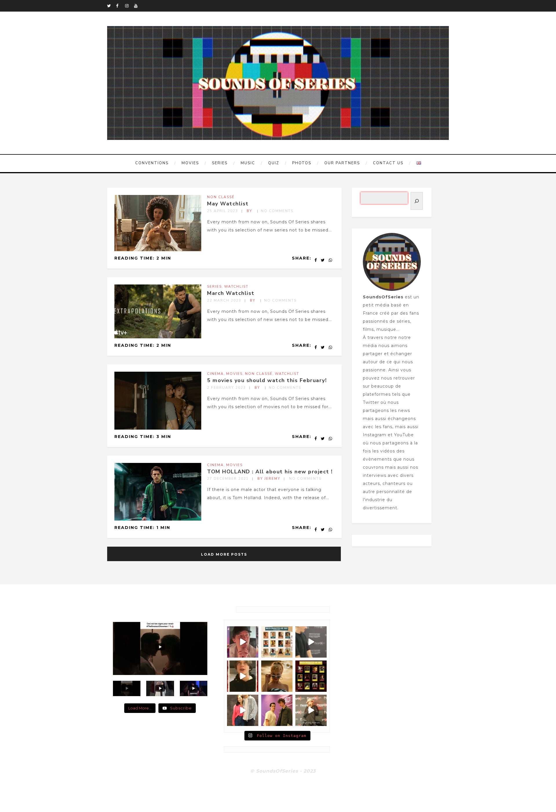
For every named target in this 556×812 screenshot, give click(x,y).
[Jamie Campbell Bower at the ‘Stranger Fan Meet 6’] (311, 710)
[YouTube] (138, 6)
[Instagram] (129, 6)
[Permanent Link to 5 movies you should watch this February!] (157, 428)
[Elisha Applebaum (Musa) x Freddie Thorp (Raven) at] (242, 710)
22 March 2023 (224, 300)
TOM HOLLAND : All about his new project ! (270, 471)
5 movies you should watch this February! (267, 380)
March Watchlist (231, 293)
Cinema (215, 373)
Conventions (152, 163)
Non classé (221, 197)
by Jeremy (268, 478)
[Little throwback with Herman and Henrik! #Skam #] (276, 710)
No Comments (277, 211)
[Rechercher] (417, 201)
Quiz (273, 163)
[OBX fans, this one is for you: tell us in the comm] (276, 642)
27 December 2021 (228, 478)
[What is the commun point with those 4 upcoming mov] (276, 676)
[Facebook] (120, 6)
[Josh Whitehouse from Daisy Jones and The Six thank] (242, 642)
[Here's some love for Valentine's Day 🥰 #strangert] (311, 642)
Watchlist (236, 286)
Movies (190, 163)
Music (248, 163)
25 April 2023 (222, 211)
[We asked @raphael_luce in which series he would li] (242, 676)
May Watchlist (228, 203)
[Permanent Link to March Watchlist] (157, 337)
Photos (301, 163)
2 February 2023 (226, 387)
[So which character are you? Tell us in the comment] (311, 676)
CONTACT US (388, 163)
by (250, 211)
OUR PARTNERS (342, 163)
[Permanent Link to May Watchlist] (157, 249)
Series (220, 163)
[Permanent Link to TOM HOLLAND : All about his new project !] (157, 519)
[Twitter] (111, 6)
